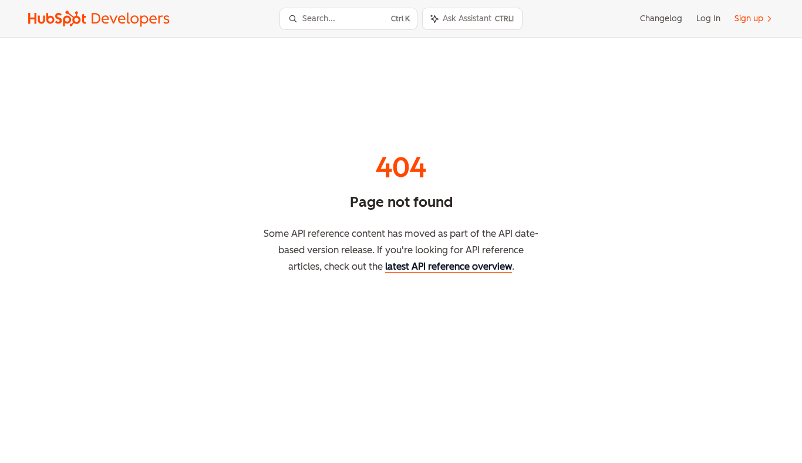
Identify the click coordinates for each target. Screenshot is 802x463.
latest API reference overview (448, 266)
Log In (708, 19)
